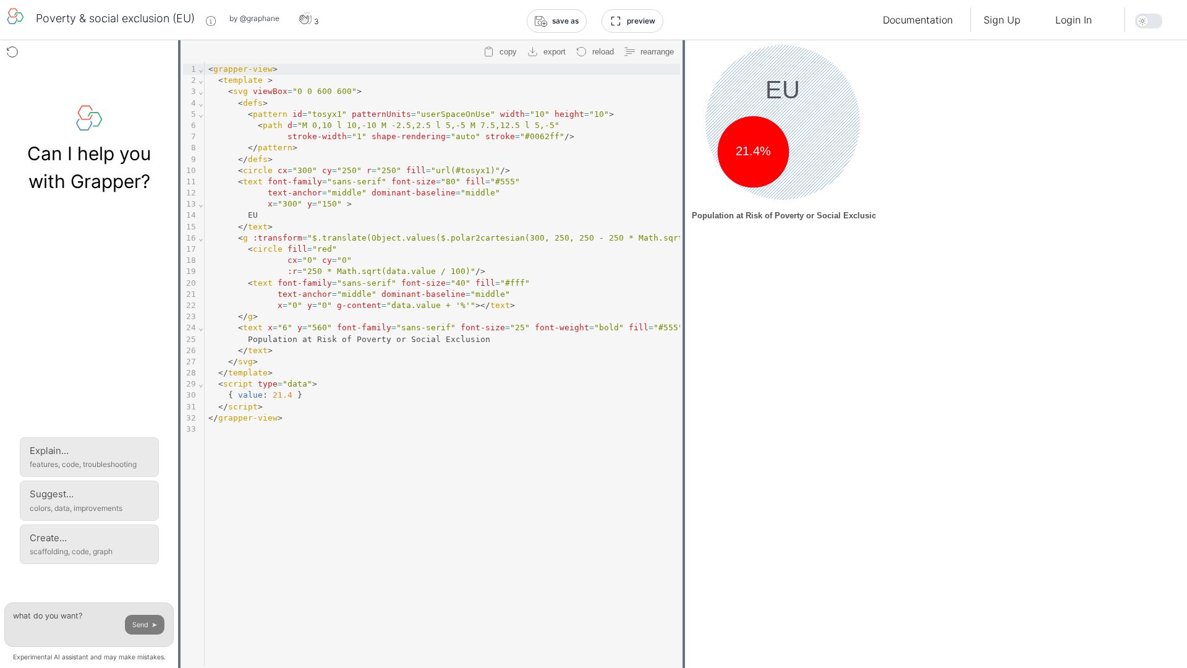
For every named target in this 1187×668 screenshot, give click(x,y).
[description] (211, 21)
